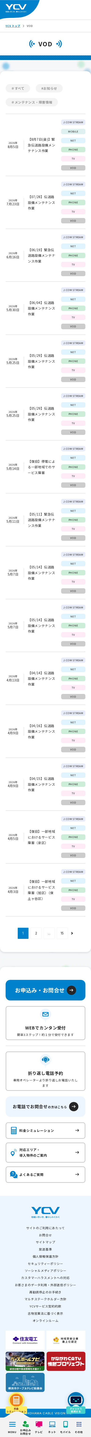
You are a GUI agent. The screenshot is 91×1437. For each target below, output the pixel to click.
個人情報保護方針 (46, 1256)
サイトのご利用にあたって (45, 1228)
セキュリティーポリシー (45, 1263)
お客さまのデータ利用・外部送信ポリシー (45, 1285)
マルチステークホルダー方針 (45, 1299)
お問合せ (45, 1235)
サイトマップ (45, 1242)
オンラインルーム (46, 1320)
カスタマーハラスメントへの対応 (45, 1278)
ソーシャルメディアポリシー (45, 1270)
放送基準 (45, 1249)
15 (62, 933)
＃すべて (17, 88)
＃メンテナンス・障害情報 (31, 102)
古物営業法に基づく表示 (45, 1313)
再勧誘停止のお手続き (45, 1292)
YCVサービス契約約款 (45, 1306)
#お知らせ (49, 88)
